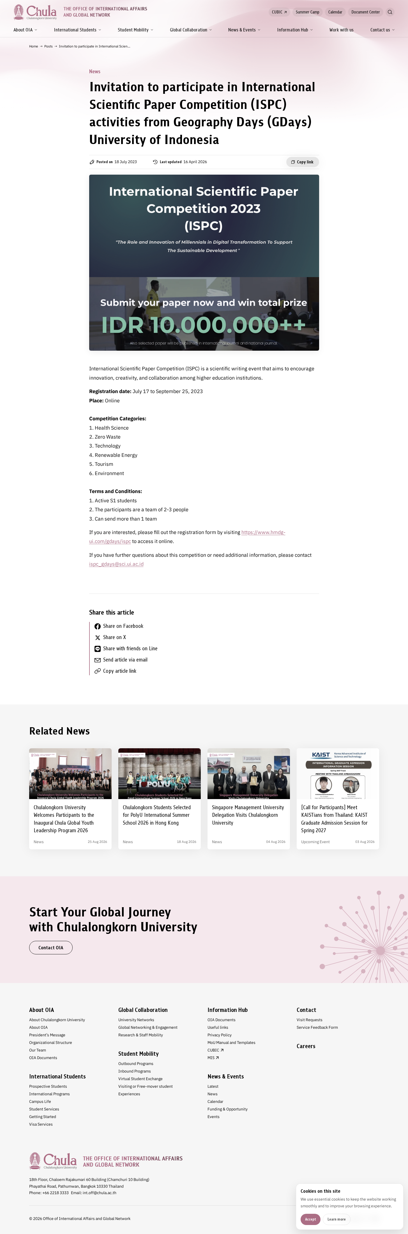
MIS (211, 1057)
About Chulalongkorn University (57, 1019)
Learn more (337, 1219)
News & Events (242, 30)
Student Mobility (133, 30)
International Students (75, 30)
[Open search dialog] (390, 12)
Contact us (380, 30)
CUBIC (277, 12)
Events (214, 1116)
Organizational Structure (50, 1042)
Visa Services (41, 1124)
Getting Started (42, 1116)
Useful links (218, 1027)
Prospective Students (48, 1086)
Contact (306, 1010)
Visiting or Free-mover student (145, 1086)
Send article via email (125, 659)
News (213, 1093)
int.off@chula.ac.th (99, 1192)
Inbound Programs (134, 1071)
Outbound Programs (135, 1063)
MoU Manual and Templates (231, 1042)
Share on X (114, 637)
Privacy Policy (220, 1034)
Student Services (44, 1109)
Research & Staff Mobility (140, 1034)
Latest (213, 1086)
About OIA (23, 30)
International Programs (49, 1093)
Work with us (341, 30)
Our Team (37, 1050)
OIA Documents (43, 1057)
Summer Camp (307, 12)
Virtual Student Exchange (140, 1078)
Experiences (129, 1093)
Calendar (335, 12)
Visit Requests (309, 1019)
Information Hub (292, 30)
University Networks (136, 1019)
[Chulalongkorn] (35, 12)
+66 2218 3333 (55, 1192)
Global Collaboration (188, 30)
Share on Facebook (123, 626)
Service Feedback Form (317, 1027)
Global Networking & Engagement (148, 1027)
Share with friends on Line (130, 648)
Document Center (365, 12)
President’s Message (47, 1034)
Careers (306, 1046)
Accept (310, 1219)
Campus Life (40, 1101)
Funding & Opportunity (228, 1109)
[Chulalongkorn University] (106, 1161)
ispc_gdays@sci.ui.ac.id (116, 564)
